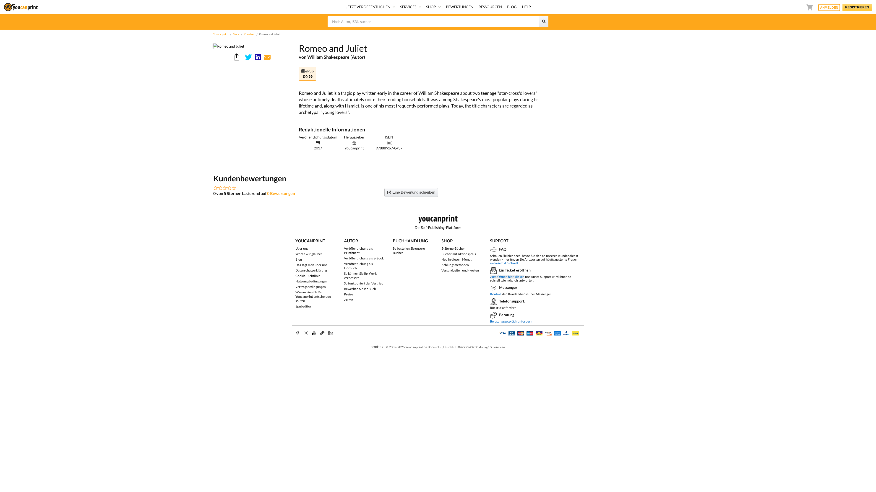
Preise (348, 294)
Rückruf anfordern (503, 308)
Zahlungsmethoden (455, 265)
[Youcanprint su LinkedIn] (330, 333)
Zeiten (348, 300)
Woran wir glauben (309, 254)
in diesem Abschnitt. (504, 263)
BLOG (512, 7)
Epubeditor (303, 306)
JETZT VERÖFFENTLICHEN (368, 7)
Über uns (301, 248)
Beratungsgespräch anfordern (511, 321)
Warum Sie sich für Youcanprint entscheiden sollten (313, 296)
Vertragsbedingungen (310, 287)
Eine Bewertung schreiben (413, 192)
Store (236, 34)
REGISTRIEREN (857, 7)
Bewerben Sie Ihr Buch (360, 289)
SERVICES (408, 7)
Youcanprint (220, 34)
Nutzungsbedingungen (311, 281)
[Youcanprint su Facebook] (297, 333)
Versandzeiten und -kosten (460, 270)
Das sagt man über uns (311, 265)
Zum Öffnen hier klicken (507, 277)
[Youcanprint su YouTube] (314, 333)
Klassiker (249, 34)
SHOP (431, 7)
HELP (526, 7)
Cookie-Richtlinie (307, 276)
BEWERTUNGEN (459, 7)
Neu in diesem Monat (456, 259)
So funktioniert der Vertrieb (363, 283)
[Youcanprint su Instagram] (306, 333)
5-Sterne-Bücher (453, 248)
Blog (298, 259)
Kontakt (495, 294)
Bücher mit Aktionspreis (458, 254)
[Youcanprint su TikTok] (322, 333)
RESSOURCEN (490, 7)
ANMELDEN (829, 7)
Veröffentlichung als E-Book (364, 258)
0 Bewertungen (281, 193)
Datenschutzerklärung (311, 270)
